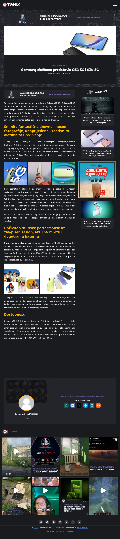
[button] (114, 4)
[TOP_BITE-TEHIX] (39, 94)
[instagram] (41, 522)
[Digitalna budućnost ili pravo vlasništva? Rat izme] (45, 451)
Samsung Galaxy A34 (81, 396)
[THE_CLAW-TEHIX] (60, 17)
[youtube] (54, 522)
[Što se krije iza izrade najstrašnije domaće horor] (45, 491)
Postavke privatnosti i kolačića (60, 531)
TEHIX (36, 528)
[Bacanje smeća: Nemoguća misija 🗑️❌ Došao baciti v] (16, 491)
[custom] (47, 522)
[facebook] (73, 522)
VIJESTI (65, 65)
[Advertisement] (39, 359)
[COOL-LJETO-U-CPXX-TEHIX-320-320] (97, 179)
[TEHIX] (11, 5)
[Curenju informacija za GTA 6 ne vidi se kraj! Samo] (103, 451)
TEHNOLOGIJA (57, 65)
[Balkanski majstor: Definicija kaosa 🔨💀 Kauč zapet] (16, 451)
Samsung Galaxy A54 (96, 396)
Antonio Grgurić (26, 414)
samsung (70, 396)
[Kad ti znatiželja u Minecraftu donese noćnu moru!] (103, 491)
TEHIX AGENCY (82, 528)
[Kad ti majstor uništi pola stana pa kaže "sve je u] (74, 451)
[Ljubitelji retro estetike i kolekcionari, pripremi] (74, 491)
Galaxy (63, 396)
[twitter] (79, 522)
